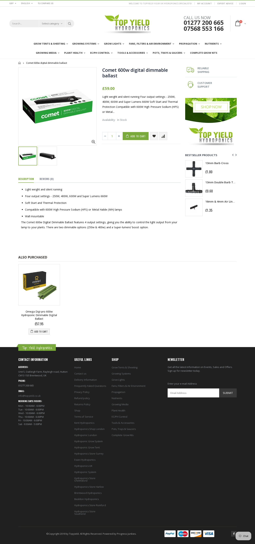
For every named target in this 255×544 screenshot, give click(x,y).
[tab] (26, 179)
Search (69, 23)
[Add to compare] (163, 136)
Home (19, 63)
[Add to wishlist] (154, 136)
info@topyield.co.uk (29, 395)
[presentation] (232, 154)
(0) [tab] (47, 179)
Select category (50, 23)
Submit (228, 393)
